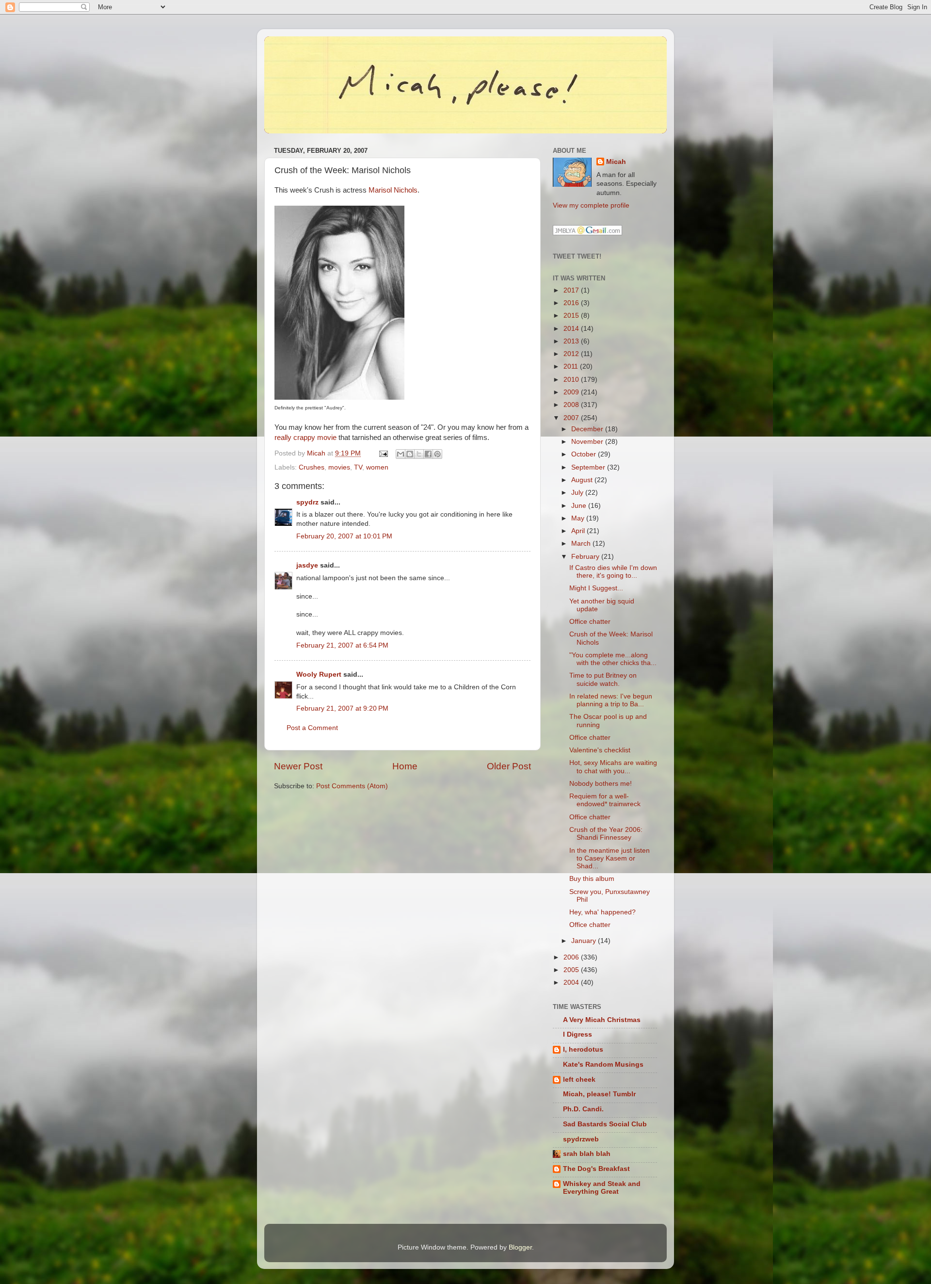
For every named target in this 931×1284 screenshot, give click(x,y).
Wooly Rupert (318, 674)
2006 (572, 957)
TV (358, 467)
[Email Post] (383, 453)
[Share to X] (419, 454)
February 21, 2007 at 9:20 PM (342, 708)
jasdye (307, 565)
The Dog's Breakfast (596, 1168)
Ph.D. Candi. (583, 1109)
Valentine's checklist (599, 750)
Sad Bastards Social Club (605, 1124)
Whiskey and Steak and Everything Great (602, 1187)
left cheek (579, 1079)
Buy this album (591, 878)
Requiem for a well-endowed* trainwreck (605, 800)
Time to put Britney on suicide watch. (603, 679)
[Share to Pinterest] (437, 454)
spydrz (307, 502)
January (584, 940)
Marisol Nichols (393, 190)
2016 (572, 303)
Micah (616, 161)
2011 (571, 366)
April (579, 531)
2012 (572, 354)
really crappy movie (305, 437)
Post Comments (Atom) (352, 786)
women (377, 467)
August (582, 480)
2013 (572, 341)
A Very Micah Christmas (602, 1020)
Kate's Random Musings (603, 1064)
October (584, 454)
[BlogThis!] (410, 454)
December (588, 429)
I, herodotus (583, 1049)
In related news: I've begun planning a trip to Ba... (610, 700)
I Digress (577, 1034)
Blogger (520, 1247)
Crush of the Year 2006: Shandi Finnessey (605, 833)
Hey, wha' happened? (602, 912)
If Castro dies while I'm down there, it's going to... (613, 571)
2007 (572, 418)
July (578, 492)
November (588, 441)
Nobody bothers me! (600, 783)
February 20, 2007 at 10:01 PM (344, 536)
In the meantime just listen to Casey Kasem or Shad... (609, 858)
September (589, 467)
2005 (572, 970)
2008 (572, 404)
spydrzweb (581, 1139)
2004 (572, 982)
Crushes (311, 467)
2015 (572, 315)
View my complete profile (591, 205)
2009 (572, 392)
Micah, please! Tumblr (599, 1094)
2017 (572, 290)
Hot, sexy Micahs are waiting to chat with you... (613, 766)
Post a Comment (312, 727)
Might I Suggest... (596, 588)
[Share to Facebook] (428, 454)
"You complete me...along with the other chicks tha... (613, 658)
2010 (572, 379)
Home (404, 766)
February (586, 556)
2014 (572, 328)
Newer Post (298, 766)
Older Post (509, 766)
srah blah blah (586, 1153)
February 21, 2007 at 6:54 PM (342, 645)
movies (339, 467)
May (578, 518)
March (582, 543)
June (579, 505)
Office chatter (589, 621)
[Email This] (400, 454)
